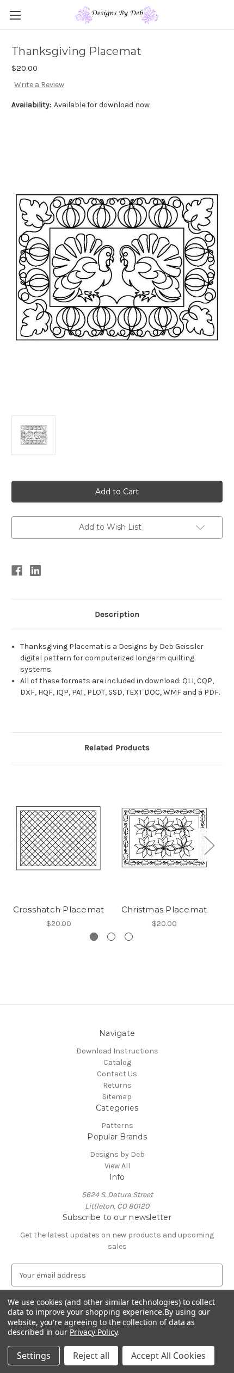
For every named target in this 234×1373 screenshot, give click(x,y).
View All (117, 1165)
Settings (34, 1356)
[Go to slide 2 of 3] (111, 937)
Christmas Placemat (164, 909)
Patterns (117, 1125)
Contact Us (117, 1073)
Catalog (117, 1062)
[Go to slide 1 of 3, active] (94, 937)
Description (117, 614)
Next (209, 844)
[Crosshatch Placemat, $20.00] (58, 836)
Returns (117, 1085)
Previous (14, 844)
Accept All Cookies (168, 1356)
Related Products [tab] (117, 747)
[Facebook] (16, 570)
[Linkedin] (35, 570)
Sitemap (117, 1096)
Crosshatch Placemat (58, 909)
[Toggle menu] (15, 15)
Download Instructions (117, 1051)
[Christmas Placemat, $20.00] (164, 836)
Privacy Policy (93, 1332)
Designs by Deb (117, 1154)
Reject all (91, 1356)
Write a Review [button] (39, 84)
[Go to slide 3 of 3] (129, 937)
